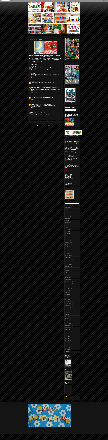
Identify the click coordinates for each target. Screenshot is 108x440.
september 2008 (68, 331)
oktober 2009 (67, 307)
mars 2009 (67, 320)
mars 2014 (67, 213)
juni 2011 (67, 270)
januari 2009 (67, 323)
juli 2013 (66, 225)
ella (32, 81)
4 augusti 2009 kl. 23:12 (35, 115)
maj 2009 (67, 316)
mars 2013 (67, 231)
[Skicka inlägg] (41, 61)
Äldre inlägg (59, 122)
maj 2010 (67, 294)
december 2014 (68, 209)
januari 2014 (67, 216)
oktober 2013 (67, 222)
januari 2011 (67, 279)
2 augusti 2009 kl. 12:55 (35, 79)
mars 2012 (67, 253)
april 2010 (67, 296)
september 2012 (68, 242)
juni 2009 (67, 314)
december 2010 (68, 281)
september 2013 (68, 224)
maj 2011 (67, 272)
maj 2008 (67, 338)
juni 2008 (67, 336)
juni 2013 (67, 227)
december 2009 (68, 303)
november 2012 (68, 238)
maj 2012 (67, 249)
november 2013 (68, 220)
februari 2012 (67, 255)
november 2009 (68, 305)
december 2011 (68, 259)
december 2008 (68, 325)
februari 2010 (67, 299)
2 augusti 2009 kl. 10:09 (35, 71)
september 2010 (68, 286)
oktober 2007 (67, 351)
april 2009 (67, 318)
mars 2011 (67, 275)
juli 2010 (66, 290)
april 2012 (67, 251)
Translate (73, 111)
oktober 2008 (67, 329)
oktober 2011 (67, 262)
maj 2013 (67, 229)
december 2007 (68, 347)
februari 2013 (67, 233)
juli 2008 (66, 334)
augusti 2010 (67, 288)
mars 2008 (67, 342)
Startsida (46, 122)
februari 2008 (67, 344)
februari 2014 (67, 214)
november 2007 (68, 349)
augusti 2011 (67, 266)
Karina (32, 96)
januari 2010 (67, 301)
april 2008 (67, 340)
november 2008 (68, 327)
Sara (32, 86)
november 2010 (68, 283)
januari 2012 (67, 257)
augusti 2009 (67, 310)
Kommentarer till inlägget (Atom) (48, 125)
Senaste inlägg (32, 122)
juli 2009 (66, 312)
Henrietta (32, 66)
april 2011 (67, 273)
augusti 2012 (67, 244)
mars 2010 (67, 297)
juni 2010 (67, 292)
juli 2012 (66, 246)
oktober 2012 (67, 240)
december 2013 (68, 218)
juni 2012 (67, 248)
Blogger (58, 432)
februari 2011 (67, 277)
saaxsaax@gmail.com (69, 160)
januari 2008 (67, 345)
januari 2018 (67, 207)
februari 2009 (67, 321)
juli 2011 (66, 268)
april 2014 (67, 211)
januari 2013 (67, 235)
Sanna (32, 73)
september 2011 (68, 264)
